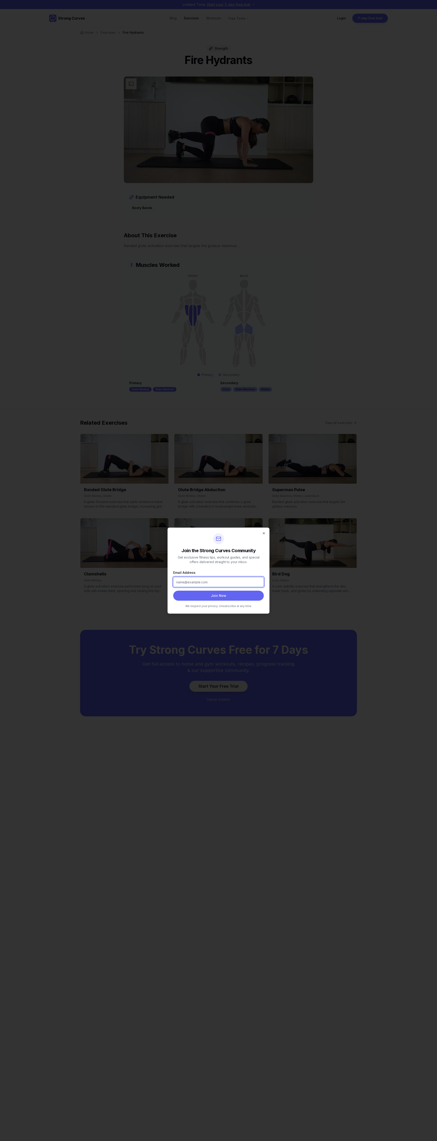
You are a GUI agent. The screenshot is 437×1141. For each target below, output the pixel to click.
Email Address (184, 572)
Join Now (218, 595)
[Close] (264, 533)
